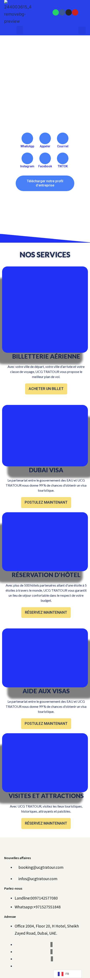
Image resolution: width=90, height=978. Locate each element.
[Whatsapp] (56, 12)
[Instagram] (69, 12)
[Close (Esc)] (85, 4)
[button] (20, 30)
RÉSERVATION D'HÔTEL (46, 574)
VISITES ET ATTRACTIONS (46, 795)
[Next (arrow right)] (82, 489)
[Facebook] (62, 12)
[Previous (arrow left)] (7, 489)
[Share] (76, 4)
